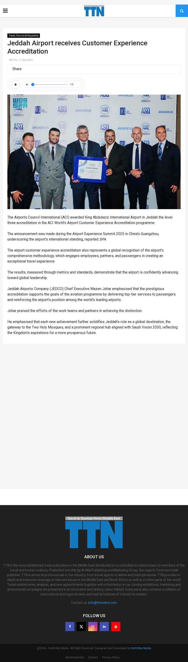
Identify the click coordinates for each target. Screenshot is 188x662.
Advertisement (74, 657)
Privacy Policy (111, 657)
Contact (93, 657)
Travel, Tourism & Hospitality (24, 35)
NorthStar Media (141, 648)
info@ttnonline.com (102, 603)
